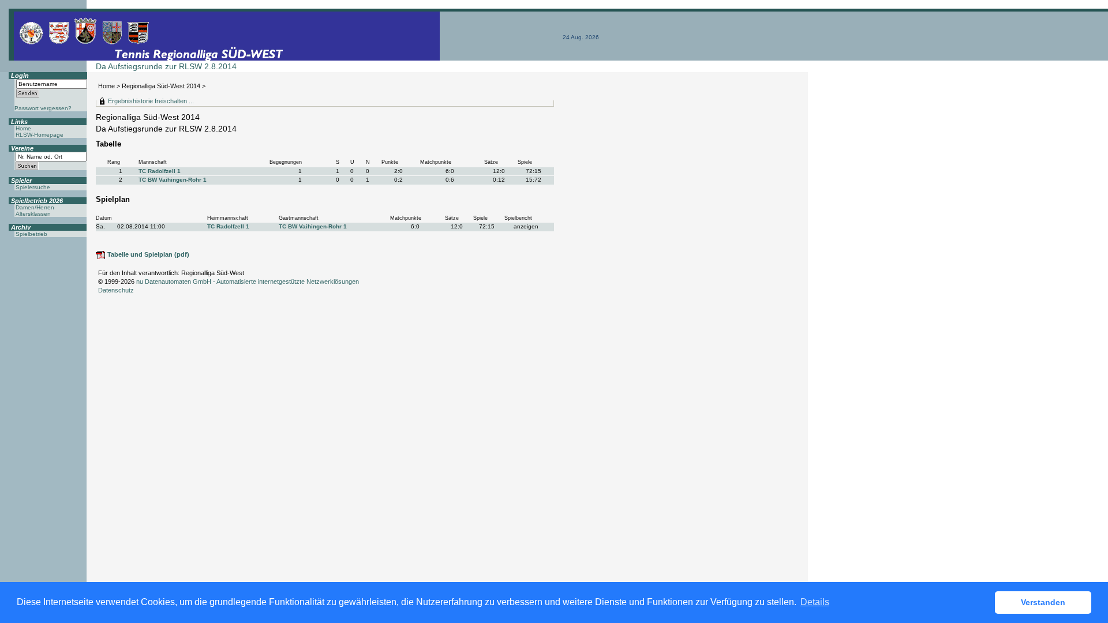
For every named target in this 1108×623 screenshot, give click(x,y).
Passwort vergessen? (43, 108)
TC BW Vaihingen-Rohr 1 (172, 180)
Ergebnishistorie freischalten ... (151, 100)
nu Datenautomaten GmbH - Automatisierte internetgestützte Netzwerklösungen (247, 281)
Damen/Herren (35, 207)
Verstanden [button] (1043, 602)
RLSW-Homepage (39, 135)
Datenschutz (116, 290)
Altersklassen (33, 214)
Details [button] (814, 602)
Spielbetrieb (31, 234)
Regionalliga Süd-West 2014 (161, 85)
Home (106, 85)
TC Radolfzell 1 (159, 171)
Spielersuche (33, 187)
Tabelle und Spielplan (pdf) (148, 254)
